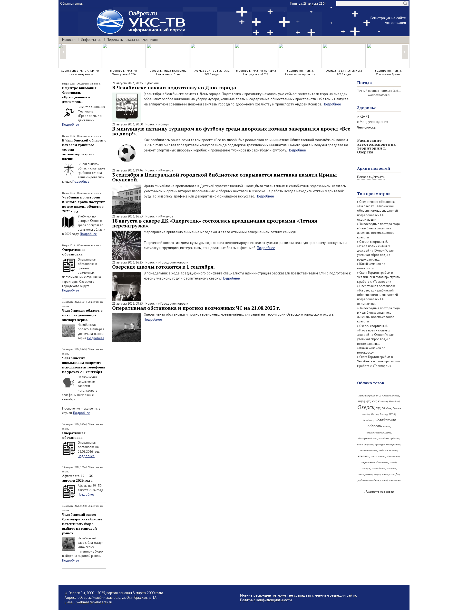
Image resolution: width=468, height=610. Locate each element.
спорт (377, 474)
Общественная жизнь (88, 83)
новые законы (378, 456)
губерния (395, 438)
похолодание (378, 468)
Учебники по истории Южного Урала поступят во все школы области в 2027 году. (83, 204)
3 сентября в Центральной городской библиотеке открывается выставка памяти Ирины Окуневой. (224, 177)
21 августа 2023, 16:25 (127, 262)
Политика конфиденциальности (266, 600)
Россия (374, 414)
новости (363, 456)
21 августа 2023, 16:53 (127, 216)
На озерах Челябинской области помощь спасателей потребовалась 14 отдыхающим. (377, 213)
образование (393, 456)
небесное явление (388, 450)
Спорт (164, 124)
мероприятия (393, 444)
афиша (386, 426)
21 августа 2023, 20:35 (127, 83)
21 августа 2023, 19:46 (127, 170)
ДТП (368, 401)
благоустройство (367, 438)
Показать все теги (379, 491)
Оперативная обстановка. (74, 251)
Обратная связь (71, 3)
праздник (391, 468)
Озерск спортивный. (373, 242)
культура (380, 444)
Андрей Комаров (390, 395)
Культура (166, 170)
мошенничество (368, 450)
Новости (69, 39)
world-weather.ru (379, 95)
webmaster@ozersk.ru (94, 602)
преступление (365, 474)
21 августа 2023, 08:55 (127, 303)
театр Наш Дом (391, 474)
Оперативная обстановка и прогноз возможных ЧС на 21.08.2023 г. (196, 308)
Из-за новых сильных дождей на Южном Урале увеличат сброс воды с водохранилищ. (375, 253)
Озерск (365, 407)
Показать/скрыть (371, 177)
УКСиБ (392, 414)
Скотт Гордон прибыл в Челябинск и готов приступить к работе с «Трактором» (378, 277)
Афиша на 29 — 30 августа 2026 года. (77, 478)
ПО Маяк (386, 408)
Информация (91, 39)
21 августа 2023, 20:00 (127, 124)
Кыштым (383, 401)
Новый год (394, 401)
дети (360, 444)
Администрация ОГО (369, 395)
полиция (366, 468)
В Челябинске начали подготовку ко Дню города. (174, 87)
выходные (384, 438)
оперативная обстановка (374, 462)
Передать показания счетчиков (132, 39)
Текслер (384, 414)
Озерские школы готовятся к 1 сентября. (163, 266)
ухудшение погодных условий (373, 480)
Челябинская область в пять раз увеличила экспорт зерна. (82, 315)
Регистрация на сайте (388, 18)
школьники (394, 480)
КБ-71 (364, 116)
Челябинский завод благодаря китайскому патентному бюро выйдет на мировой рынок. (82, 523)
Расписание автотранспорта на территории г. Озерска (376, 146)
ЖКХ (374, 401)
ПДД (378, 408)
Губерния (152, 83)
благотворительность (379, 432)
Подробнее (70, 124)
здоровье (368, 444)
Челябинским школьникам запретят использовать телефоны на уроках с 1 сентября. (83, 365)
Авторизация (395, 22)
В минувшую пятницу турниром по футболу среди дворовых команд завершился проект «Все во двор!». (231, 131)
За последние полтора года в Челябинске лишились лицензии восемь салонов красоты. (378, 230)
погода (393, 462)
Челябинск (368, 420)
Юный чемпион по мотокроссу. (371, 266)
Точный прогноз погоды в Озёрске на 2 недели (389, 91)
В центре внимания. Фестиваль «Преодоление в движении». (80, 94)
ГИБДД (361, 401)
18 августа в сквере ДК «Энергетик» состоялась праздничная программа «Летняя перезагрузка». (214, 223)
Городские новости (174, 262)
